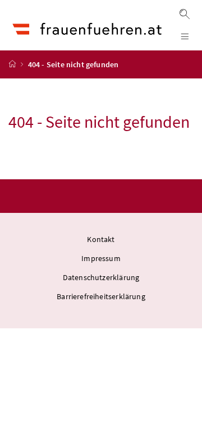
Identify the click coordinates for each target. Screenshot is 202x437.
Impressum (101, 258)
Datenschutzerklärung (101, 277)
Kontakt (100, 239)
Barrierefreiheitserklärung (101, 296)
